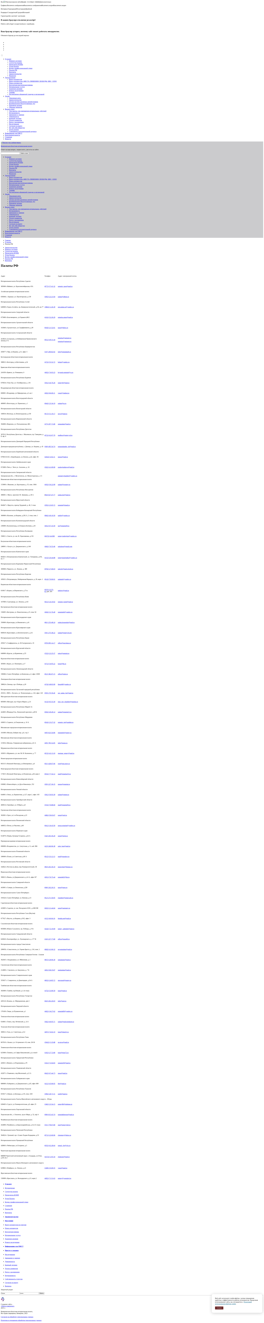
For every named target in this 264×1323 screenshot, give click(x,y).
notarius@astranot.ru (64, 341)
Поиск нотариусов (15, 83)
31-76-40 (49, 612)
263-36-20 (49, 836)
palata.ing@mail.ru (64, 495)
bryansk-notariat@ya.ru (65, 372)
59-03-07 (49, 815)
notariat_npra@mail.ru (65, 286)
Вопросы (8, 1286)
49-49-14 (49, 712)
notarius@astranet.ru (64, 338)
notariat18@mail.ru (64, 1063)
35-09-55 (49, 1168)
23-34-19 (49, 403)
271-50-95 (49, 898)
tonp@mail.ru (62, 991)
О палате (8, 59)
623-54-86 (49, 733)
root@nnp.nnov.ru (64, 764)
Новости (8, 139)
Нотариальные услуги (17, 87)
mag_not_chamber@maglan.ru (68, 702)
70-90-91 (49, 579)
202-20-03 (49, 1001)
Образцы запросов (15, 107)
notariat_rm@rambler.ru (65, 722)
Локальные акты (15, 98)
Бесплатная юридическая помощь (21, 85)
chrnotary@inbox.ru (64, 1135)
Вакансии (12, 76)
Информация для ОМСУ (13, 133)
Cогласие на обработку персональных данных (17, 1317)
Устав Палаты (14, 66)
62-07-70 (49, 435)
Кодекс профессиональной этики (20, 68)
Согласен (219, 1308)
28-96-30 (49, 960)
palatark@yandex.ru (64, 579)
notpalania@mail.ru (64, 960)
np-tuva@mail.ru (63, 1042)
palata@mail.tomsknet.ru (66, 1022)
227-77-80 (49, 939)
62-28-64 (49, 1145)
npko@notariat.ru (63, 653)
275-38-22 (49, 633)
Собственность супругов (13, 1279)
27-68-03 (49, 569)
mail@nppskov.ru (63, 856)
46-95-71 (49, 1022)
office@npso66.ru (64, 939)
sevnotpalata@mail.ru (65, 949)
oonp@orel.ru (62, 815)
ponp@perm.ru (63, 836)
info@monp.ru (62, 743)
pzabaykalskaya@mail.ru (66, 467)
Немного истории (15, 61)
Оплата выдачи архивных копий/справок (23, 102)
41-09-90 (49, 467)
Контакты (12, 72)
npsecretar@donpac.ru (65, 867)
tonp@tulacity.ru (63, 1032)
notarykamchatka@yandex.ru (67, 558)
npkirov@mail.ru (63, 590)
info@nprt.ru (62, 1001)
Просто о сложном (12, 1250)
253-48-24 (49, 622)
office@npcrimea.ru (64, 643)
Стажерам (8, 137)
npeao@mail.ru (63, 457)
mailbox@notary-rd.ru (65, 435)
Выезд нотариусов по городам (15, 1225)
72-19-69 (49, 929)
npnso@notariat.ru (64, 784)
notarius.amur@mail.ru (65, 317)
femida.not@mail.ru (64, 918)
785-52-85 (49, 743)
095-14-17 (49, 643)
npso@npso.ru (62, 887)
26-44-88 (49, 558)
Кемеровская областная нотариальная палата (16, 146)
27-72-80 (49, 1053)
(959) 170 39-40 (49, 693)
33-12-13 (49, 856)
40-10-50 (49, 515)
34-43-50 (49, 825)
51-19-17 (49, 414)
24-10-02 (49, 602)
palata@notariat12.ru (64, 712)
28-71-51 (49, 1094)
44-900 (49, 536)
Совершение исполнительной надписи (23, 131)
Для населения (10, 77)
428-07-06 (49, 764)
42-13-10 (49, 753)
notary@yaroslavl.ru (64, 1178)
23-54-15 (49, 1104)
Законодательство (15, 74)
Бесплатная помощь (12, 1232)
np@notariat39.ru (63, 526)
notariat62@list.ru (64, 877)
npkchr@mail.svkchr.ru (65, 569)
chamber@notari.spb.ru (65, 898)
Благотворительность (12, 135)
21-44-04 (49, 908)
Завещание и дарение (16, 115)
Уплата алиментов (15, 120)
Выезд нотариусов (15, 79)
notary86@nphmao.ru (65, 1104)
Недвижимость (14, 113)
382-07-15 (49, 674)
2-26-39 (52, 307)
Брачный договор (15, 118)
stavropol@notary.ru (64, 980)
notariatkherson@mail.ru (66, 1114)
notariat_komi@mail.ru (65, 602)
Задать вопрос (14, 129)
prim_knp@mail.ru (64, 846)
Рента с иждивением (16, 122)
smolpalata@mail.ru (64, 970)
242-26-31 (49, 887)
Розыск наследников (16, 90)
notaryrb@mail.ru (63, 383)
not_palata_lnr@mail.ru (65, 693)
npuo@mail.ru (62, 1073)
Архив (7, 96)
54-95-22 (49, 664)
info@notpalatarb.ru (64, 352)
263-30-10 (49, 867)
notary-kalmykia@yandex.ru (67, 536)
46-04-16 (49, 918)
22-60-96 (49, 1135)
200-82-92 (49, 352)
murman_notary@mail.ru (66, 753)
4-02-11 (49, 457)
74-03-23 (49, 372)
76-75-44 (49, 877)
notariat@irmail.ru (64, 505)
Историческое (10, 1188)
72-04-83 (49, 1063)
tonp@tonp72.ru (63, 1053)
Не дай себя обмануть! (17, 128)
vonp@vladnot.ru (63, 393)
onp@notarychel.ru (64, 1125)
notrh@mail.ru (62, 1094)
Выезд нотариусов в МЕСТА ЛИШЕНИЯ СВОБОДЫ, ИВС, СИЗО (33, 81)
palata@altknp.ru (63, 297)
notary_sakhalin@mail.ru (66, 929)
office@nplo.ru (63, 674)
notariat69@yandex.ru (65, 1011)
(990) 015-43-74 (49, 1114)
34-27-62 (49, 1011)
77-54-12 (49, 774)
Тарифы (12, 92)
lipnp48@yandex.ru (64, 684)
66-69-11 (49, 393)
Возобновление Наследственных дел (22, 103)
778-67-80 (49, 1125)
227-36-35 (49, 784)
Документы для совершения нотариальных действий (27, 111)
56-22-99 (49, 484)
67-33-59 (49, 526)
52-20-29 (49, 317)
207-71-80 (49, 424)
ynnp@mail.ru (62, 1168)
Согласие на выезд (15, 126)
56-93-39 (49, 794)
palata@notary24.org (65, 633)
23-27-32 (49, 722)
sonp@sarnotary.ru (64, 908)
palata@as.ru (62, 403)
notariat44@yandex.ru (65, 612)
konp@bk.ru (62, 664)
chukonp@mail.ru (64, 1157)
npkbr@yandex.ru (64, 515)
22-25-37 (49, 653)
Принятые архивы (15, 105)
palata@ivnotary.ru (64, 484)
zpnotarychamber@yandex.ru (67, 476)
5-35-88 (49, 1042)
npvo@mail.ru (62, 414)
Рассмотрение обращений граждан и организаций (26, 94)
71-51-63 (49, 1178)
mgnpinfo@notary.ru (64, 733)
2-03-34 (49, 1157)
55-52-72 (49, 362)
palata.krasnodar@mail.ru (66, 622)
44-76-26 (49, 383)
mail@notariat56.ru (64, 805)
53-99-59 (49, 991)
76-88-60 (49, 805)
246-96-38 (49, 846)
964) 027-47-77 (50, 495)
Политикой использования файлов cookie (233, 1303)
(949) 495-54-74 (49, 446)
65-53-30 (49, 702)
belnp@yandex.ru (64, 362)
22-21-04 (49, 297)
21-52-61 (49, 328)
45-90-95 (49, 1083)
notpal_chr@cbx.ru (64, 1145)
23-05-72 (49, 505)
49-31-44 (49, 340)
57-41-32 (49, 286)
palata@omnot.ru (63, 794)
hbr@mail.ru (62, 1083)
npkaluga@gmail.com (65, 546)
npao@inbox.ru (63, 328)
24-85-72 (49, 980)
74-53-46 (49, 546)
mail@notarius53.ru (64, 774)
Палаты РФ (13, 70)
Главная (8, 240)
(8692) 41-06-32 (49, 949)
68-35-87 (49, 970)
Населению (9, 1221)
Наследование (14, 124)
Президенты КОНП (16, 64)
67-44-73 (49, 1073)
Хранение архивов (15, 89)
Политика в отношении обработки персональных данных (21, 1320)
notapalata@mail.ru (64, 424)
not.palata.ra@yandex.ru (66, 307)
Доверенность (14, 116)
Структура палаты (15, 63)
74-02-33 (49, 1032)
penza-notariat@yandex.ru (66, 825)
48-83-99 (49, 684)
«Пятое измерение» (8, 1306)
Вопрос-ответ (10, 109)
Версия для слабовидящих (11, 142)
